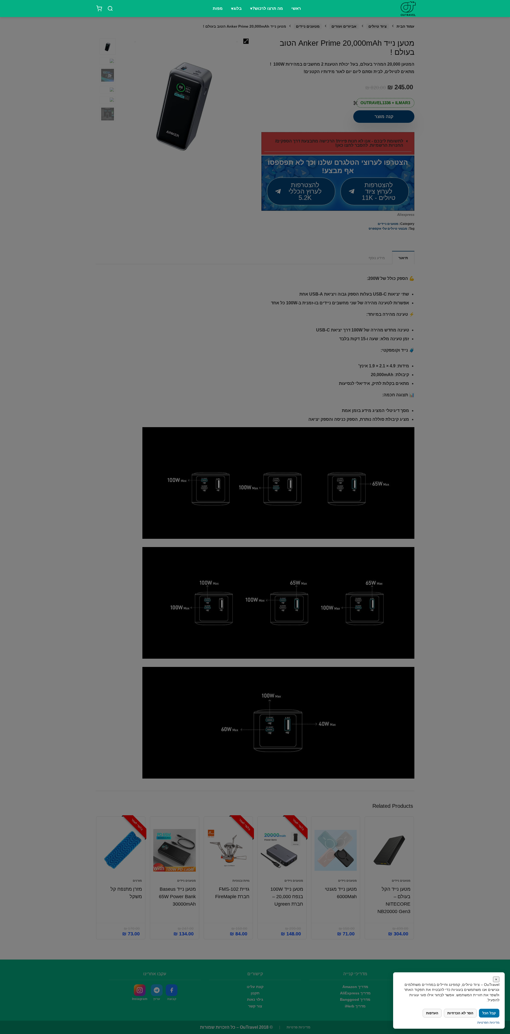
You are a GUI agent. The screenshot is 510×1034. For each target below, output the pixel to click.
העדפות (432, 1013)
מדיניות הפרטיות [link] (488, 1022)
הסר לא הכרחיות (460, 1013)
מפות (218, 8)
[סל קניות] (99, 8)
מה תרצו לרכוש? (267, 8)
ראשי (296, 8)
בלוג (237, 8)
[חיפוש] (110, 8)
